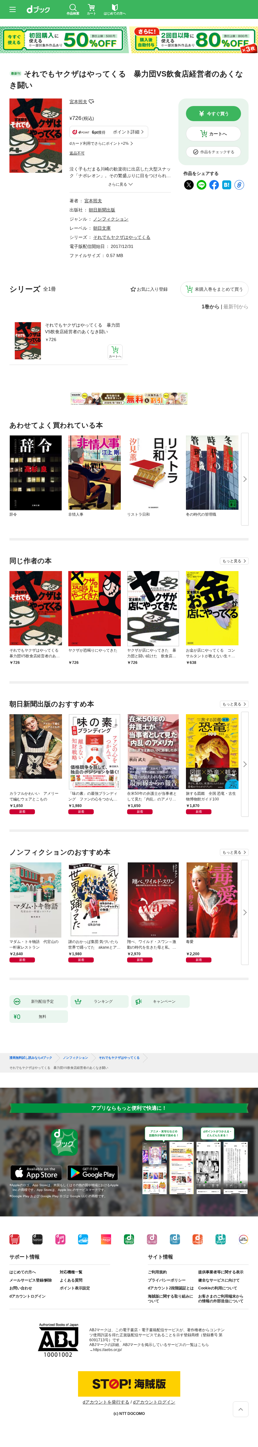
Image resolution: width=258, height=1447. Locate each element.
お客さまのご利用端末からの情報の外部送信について (221, 1299)
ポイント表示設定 (75, 1288)
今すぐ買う (218, 113)
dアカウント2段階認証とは (171, 1288)
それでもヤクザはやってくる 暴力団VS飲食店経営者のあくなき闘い (82, 328)
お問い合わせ (20, 1288)
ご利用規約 (157, 1272)
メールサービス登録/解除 (30, 1280)
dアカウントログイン (27, 1296)
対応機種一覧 (71, 1272)
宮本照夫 (78, 101)
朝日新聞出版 (102, 209)
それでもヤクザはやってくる (121, 237)
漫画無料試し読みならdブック (30, 1057)
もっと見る (231, 561)
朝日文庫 (102, 228)
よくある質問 (71, 1280)
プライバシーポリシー (167, 1280)
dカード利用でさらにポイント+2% (99, 143)
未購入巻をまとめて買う (219, 289)
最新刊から (236, 306)
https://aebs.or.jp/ (107, 1350)
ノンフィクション (110, 219)
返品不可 (77, 153)
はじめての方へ (22, 1272)
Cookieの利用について (217, 1288)
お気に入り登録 (152, 289)
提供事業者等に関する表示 (221, 1272)
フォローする (91, 101)
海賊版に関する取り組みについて (170, 1299)
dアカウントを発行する (106, 1402)
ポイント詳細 (126, 131)
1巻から (211, 306)
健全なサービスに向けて (219, 1280)
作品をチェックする (217, 152)
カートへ (218, 133)
